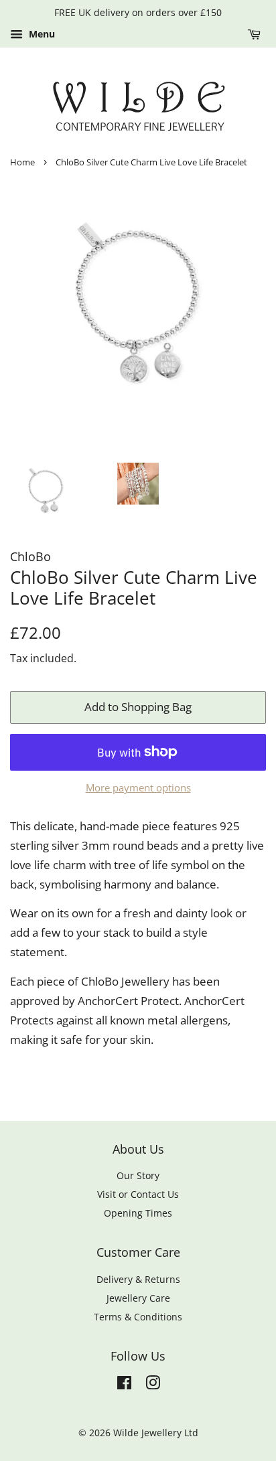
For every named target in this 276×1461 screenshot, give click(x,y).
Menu (40, 33)
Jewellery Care (138, 1298)
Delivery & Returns (138, 1279)
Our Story (138, 1175)
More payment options (138, 787)
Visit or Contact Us (138, 1194)
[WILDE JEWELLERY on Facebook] (124, 1385)
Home (22, 162)
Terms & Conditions (138, 1316)
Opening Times (138, 1213)
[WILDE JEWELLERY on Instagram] (152, 1385)
